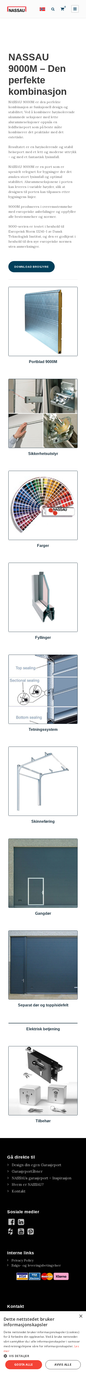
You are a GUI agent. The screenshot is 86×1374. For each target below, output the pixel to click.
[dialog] (43, 1342)
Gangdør (43, 913)
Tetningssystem (43, 729)
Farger (43, 546)
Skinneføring (43, 821)
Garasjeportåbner (27, 1171)
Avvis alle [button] (62, 1365)
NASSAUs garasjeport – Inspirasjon (41, 1178)
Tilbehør (43, 1121)
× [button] (80, 1316)
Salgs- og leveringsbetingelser (36, 1265)
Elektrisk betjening (43, 1029)
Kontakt (19, 1191)
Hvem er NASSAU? (28, 1184)
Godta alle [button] (23, 1365)
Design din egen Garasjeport (36, 1165)
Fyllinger (43, 638)
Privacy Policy (22, 1260)
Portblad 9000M (43, 362)
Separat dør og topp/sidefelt (43, 1005)
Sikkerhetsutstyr (43, 454)
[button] (43, 1355)
